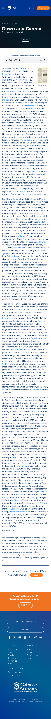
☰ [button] (3, 8)
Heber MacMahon (17, 511)
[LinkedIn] (40, 637)
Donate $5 (36, 575)
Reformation (8, 318)
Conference (32, 655)
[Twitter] (14, 637)
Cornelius (15, 508)
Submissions (14, 672)
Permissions (14, 675)
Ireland (5, 74)
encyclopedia (11, 24)
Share (25, 39)
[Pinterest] (30, 637)
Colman (43, 491)
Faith (40, 321)
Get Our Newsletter (25, 621)
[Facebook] (9, 637)
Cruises (30, 658)
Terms (11, 701)
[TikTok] (35, 637)
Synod (40, 222)
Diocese (22, 68)
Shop (31, 8)
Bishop (27, 140)
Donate (43, 8)
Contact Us (24, 701)
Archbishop (41, 242)
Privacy (16, 701)
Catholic (34, 338)
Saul (33, 171)
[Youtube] (20, 637)
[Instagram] (25, 637)
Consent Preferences (35, 701)
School (30, 652)
